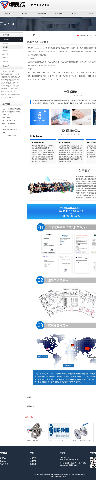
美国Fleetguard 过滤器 (8, 71)
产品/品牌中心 (42, 13)
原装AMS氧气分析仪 (7, 97)
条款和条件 (4, 464)
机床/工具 (5, 54)
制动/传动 (5, 61)
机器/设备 (5, 58)
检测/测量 (6, 47)
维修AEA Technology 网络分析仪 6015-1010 (14, 94)
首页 (90, 35)
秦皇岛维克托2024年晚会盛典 (10, 86)
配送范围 (33, 464)
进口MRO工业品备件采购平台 (25, 5)
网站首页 (8, 13)
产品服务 (58, 13)
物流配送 (33, 458)
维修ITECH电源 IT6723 (8, 92)
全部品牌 (5, 35)
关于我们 (25, 13)
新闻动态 (75, 13)
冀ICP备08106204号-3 (79, 474)
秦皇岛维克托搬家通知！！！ (10, 83)
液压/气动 (5, 43)
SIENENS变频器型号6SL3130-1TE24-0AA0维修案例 (17, 80)
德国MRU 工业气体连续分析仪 (10, 89)
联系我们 (3, 461)
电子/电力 (5, 51)
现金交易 (33, 461)
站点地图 (54, 476)
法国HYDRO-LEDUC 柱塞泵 (10, 74)
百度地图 (62, 476)
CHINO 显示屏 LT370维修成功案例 (12, 77)
